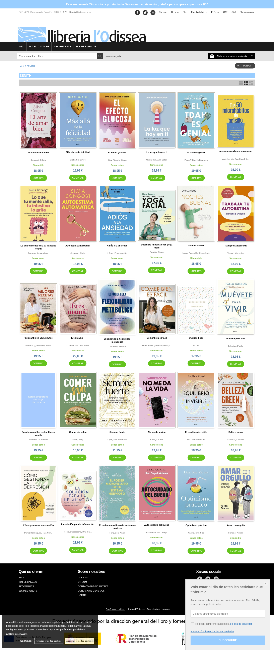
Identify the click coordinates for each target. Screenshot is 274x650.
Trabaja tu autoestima (235, 245)
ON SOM (82, 582)
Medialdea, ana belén (156, 160)
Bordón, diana (157, 252)
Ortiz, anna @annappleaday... (156, 345)
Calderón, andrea (117, 346)
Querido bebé (196, 338)
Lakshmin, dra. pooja (156, 532)
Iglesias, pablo (235, 346)
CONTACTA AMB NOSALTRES (93, 586)
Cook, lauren (156, 439)
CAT (225, 12)
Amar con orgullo (235, 525)
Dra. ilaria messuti (196, 439)
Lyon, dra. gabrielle (117, 439)
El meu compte (247, 12)
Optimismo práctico (196, 525)
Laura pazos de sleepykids (196, 253)
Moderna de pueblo (38, 439)
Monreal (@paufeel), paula (38, 345)
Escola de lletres (199, 12)
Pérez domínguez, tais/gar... (38, 533)
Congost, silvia (38, 160)
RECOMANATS (62, 46)
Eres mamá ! (77, 338)
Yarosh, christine (235, 253)
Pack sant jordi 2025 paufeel (38, 338)
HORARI (82, 595)
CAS (233, 12)
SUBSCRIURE (228, 640)
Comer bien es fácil (157, 338)
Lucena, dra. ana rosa (78, 345)
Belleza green (235, 432)
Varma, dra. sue (196, 533)
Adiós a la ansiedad (117, 245)
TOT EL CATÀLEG (39, 46)
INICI (21, 46)
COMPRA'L (38, 178)
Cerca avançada (113, 56)
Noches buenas (196, 245)
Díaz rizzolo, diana (117, 160)
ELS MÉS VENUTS (86, 46)
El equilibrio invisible (196, 432)
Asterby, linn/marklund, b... (235, 159)
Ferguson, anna (117, 533)
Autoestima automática (77, 245)
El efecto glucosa (117, 152)
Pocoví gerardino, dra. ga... (78, 532)
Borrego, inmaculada (38, 253)
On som (175, 12)
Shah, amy (77, 439)
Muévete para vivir (235, 338)
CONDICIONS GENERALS (91, 591)
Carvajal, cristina (235, 439)
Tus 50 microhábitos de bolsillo (235, 151)
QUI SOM (82, 577)
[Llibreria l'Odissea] (81, 30)
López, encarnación (117, 253)
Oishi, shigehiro (78, 160)
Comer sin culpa (77, 432)
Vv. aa (196, 345)
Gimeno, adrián (235, 533)
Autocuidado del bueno (156, 525)
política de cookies (16, 634)
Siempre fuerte (117, 432)
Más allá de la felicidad (78, 152)
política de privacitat (241, 623)
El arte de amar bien (38, 152)
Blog (185, 12)
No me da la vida (156, 432)
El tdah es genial (196, 152)
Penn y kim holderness (196, 160)
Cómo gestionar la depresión (38, 525)
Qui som (163, 12)
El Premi (215, 12)
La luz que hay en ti (156, 152)
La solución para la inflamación (77, 524)
